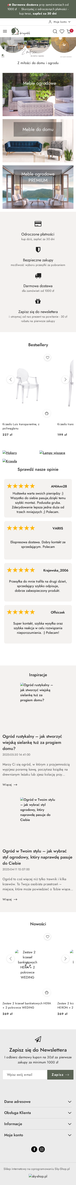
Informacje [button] (13, 1124)
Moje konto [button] (13, 1135)
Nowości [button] (38, 924)
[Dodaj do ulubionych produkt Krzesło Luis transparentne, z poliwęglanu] (47, 357)
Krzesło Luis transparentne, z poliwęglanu (21, 426)
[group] (38, 48)
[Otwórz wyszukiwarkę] (55, 31)
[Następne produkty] (65, 379)
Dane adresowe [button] (17, 1101)
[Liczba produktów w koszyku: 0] (68, 31)
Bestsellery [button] (38, 345)
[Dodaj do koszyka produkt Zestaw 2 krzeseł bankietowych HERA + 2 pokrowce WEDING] (47, 992)
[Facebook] (34, 1149)
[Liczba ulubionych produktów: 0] (62, 31)
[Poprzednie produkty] (10, 379)
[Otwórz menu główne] (5, 31)
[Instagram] (42, 1149)
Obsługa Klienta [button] (17, 1112)
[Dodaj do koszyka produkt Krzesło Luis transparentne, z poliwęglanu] (47, 413)
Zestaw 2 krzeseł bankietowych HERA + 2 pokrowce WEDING (27, 1005)
